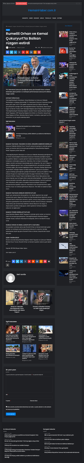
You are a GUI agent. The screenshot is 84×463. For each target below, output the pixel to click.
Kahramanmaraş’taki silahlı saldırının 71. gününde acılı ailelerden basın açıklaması (73, 200)
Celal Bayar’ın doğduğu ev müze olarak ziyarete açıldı (45, 336)
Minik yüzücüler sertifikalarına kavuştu (13, 354)
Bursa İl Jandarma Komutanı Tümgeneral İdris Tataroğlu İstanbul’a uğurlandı (29, 337)
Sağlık (42, 18)
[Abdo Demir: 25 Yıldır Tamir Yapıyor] (63, 226)
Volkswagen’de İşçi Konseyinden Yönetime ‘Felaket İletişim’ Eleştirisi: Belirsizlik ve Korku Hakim (73, 80)
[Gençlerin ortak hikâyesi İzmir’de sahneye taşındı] (46, 348)
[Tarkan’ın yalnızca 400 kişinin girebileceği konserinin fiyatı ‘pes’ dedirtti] (29, 348)
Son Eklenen (68, 26)
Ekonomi (36, 18)
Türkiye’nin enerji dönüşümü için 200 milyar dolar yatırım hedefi (73, 275)
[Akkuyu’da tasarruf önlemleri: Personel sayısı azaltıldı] (63, 110)
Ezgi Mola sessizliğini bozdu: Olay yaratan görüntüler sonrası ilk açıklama (12, 337)
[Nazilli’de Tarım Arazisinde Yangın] (63, 186)
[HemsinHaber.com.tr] (42, 10)
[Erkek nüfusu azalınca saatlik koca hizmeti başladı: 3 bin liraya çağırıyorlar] (63, 34)
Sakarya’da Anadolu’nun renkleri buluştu (38, 3)
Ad (7, 394)
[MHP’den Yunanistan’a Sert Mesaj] (63, 176)
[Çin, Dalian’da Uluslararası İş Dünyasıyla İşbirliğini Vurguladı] (63, 213)
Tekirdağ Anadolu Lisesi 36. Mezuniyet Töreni (73, 235)
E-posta (8, 400)
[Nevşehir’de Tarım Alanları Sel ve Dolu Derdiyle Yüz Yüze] (63, 260)
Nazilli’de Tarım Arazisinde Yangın (72, 186)
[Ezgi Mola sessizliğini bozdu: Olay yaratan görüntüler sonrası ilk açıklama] (13, 330)
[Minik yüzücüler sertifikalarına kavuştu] (13, 348)
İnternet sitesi (33, 400)
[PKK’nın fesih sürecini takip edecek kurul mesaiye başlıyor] (63, 145)
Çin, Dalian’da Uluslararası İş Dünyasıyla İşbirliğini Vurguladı (73, 214)
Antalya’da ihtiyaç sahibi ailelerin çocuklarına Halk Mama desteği (73, 97)
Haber (31, 18)
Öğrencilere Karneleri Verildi (72, 157)
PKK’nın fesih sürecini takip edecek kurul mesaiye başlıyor (73, 146)
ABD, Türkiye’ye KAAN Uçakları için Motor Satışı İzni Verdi (73, 248)
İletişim (59, 18)
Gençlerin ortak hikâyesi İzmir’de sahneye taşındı (44, 355)
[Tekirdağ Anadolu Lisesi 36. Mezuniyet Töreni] (63, 235)
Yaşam (54, 18)
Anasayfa (25, 18)
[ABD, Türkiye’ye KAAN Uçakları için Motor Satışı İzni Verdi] (63, 246)
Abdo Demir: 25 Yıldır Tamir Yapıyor (73, 225)
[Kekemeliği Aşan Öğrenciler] (63, 167)
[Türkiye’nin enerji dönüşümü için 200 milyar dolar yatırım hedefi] (63, 273)
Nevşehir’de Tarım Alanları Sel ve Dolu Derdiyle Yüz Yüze (73, 261)
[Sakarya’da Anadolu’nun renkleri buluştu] (10, 128)
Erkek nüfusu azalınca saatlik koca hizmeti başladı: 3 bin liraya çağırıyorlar (73, 37)
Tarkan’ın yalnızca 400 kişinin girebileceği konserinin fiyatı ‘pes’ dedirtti (29, 356)
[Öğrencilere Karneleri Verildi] (63, 158)
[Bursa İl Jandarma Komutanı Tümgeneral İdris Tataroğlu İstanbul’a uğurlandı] (29, 330)
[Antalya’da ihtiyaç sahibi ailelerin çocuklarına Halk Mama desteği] (10, 136)
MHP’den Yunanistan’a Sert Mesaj (73, 175)
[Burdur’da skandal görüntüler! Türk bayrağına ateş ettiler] (63, 50)
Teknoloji (48, 18)
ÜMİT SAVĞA (12, 47)
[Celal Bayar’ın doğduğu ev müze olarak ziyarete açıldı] (46, 330)
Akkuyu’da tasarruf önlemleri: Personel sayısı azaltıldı (73, 111)
